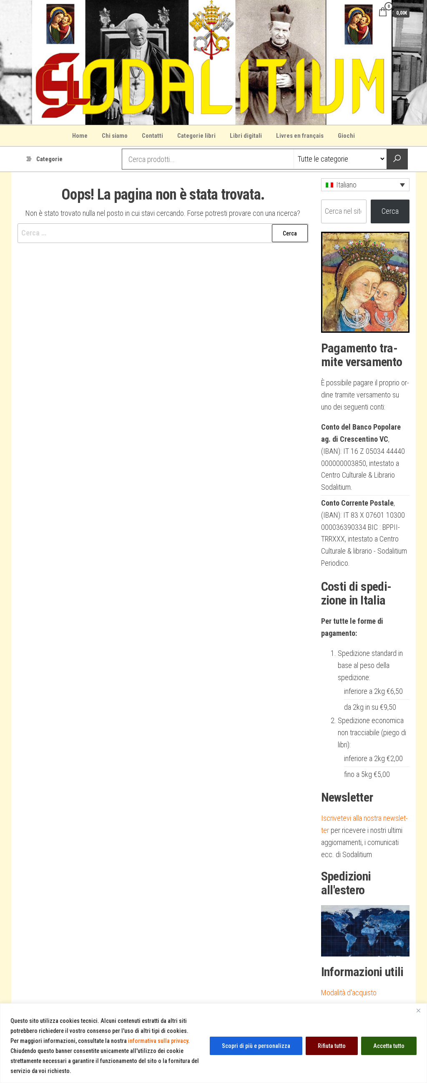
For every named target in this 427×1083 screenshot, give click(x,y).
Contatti (152, 135)
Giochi (346, 135)
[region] (213, 1043)
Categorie (49, 159)
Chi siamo (115, 135)
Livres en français (300, 135)
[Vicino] (418, 1010)
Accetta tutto (388, 1046)
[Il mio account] (367, 12)
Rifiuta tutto (332, 1046)
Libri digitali (246, 135)
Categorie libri (196, 135)
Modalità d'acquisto (349, 992)
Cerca (390, 211)
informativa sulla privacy (158, 1040)
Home (80, 135)
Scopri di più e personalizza (256, 1046)
